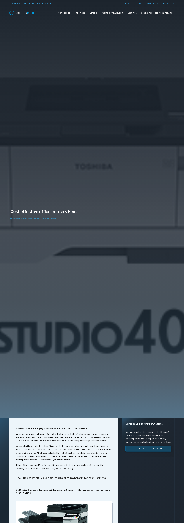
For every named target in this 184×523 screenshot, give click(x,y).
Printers (80, 13)
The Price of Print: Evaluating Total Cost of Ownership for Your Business (61, 478)
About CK (132, 13)
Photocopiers (65, 13)
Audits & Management (112, 13)
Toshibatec (40, 468)
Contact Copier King (148, 449)
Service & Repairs (164, 13)
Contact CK (147, 13)
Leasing (93, 13)
